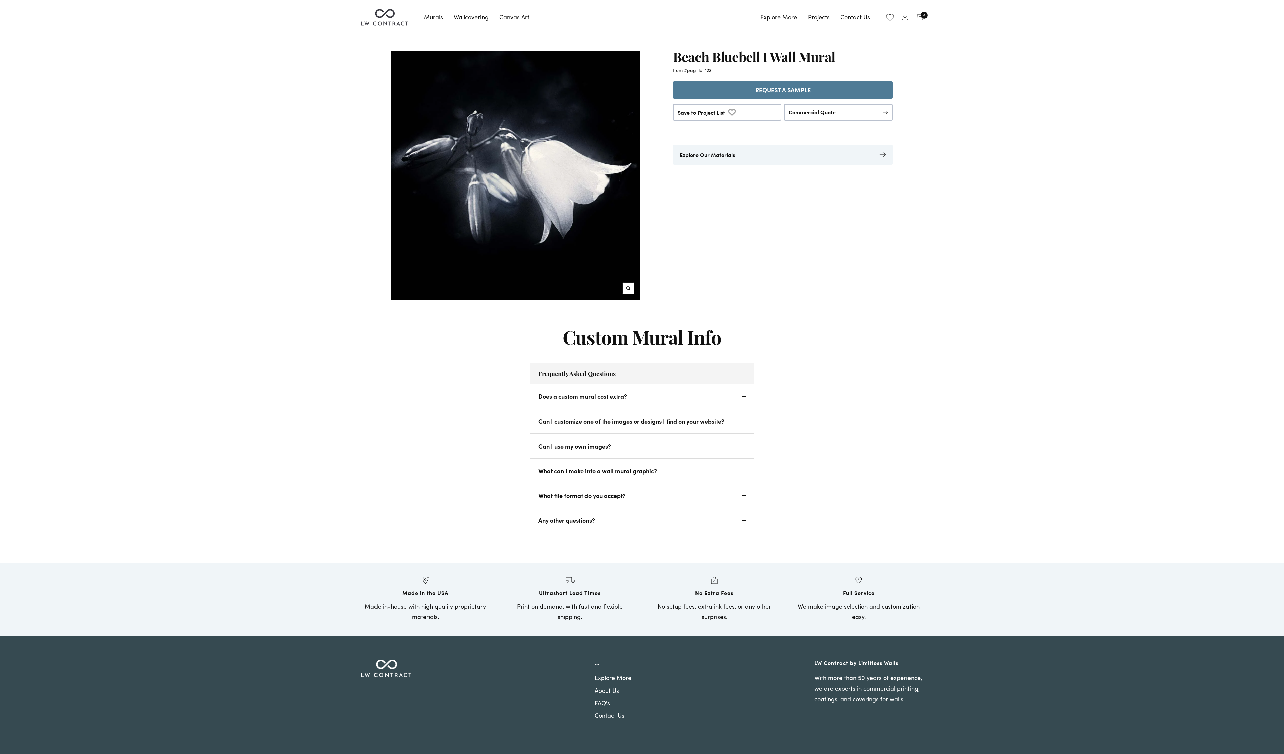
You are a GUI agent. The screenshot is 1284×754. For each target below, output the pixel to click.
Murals (433, 17)
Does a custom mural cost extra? (582, 396)
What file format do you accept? (582, 495)
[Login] (905, 17)
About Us (607, 690)
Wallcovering (471, 17)
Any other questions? (566, 520)
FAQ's (602, 703)
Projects (819, 17)
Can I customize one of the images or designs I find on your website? (631, 421)
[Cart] (919, 17)
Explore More (778, 17)
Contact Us (855, 17)
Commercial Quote (812, 112)
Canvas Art (514, 17)
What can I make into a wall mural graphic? (597, 471)
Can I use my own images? (574, 446)
